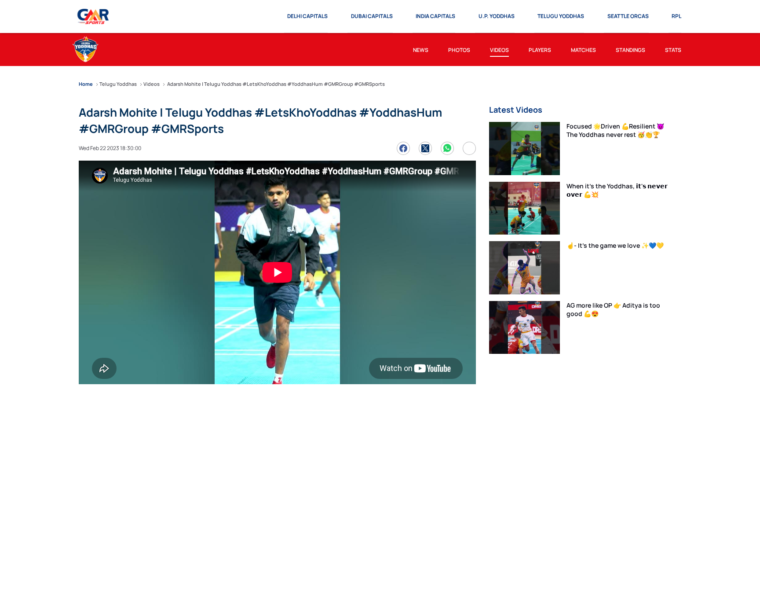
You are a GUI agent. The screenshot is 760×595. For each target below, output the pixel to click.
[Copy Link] (469, 148)
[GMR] (93, 17)
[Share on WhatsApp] (447, 148)
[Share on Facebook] (403, 148)
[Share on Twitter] (425, 148)
